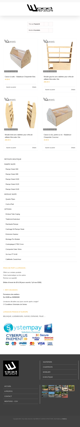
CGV (39, 282)
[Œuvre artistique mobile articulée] (65, 388)
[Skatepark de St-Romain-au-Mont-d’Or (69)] (71, 388)
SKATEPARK (47, 362)
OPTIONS (7, 209)
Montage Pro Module (13, 239)
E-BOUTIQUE (48, 377)
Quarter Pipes (10, 199)
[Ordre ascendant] (51, 24)
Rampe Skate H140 (12, 189)
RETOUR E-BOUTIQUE (12, 159)
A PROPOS (8, 391)
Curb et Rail (10, 204)
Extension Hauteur (12, 234)
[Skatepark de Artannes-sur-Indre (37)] (58, 388)
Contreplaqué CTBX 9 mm (15, 244)
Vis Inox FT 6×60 (11, 254)
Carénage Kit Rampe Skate (15, 229)
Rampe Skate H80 (12, 174)
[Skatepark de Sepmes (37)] (45, 394)
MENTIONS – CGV (11, 401)
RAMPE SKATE (9, 164)
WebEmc (64, 418)
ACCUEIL (7, 386)
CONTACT (8, 396)
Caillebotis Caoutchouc (13, 259)
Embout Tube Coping (13, 214)
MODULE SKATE (10, 194)
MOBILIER (46, 372)
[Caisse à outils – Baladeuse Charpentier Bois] (20, 56)
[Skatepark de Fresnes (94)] (51, 394)
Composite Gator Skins (14, 249)
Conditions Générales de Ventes (16, 304)
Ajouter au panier (11, 87)
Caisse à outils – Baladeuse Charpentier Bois (20, 77)
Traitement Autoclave (13, 219)
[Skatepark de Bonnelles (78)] (45, 388)
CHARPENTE (48, 367)
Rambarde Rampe (12, 224)
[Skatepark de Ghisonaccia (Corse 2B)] (51, 388)
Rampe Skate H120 (12, 184)
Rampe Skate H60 (12, 169)
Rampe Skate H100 (12, 179)
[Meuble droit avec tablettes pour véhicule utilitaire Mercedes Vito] (20, 114)
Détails (34, 87)
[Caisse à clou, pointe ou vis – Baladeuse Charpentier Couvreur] (59, 114)
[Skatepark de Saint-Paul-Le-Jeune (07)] (65, 394)
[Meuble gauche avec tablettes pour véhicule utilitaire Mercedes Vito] (59, 56)
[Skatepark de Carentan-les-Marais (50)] (58, 394)
